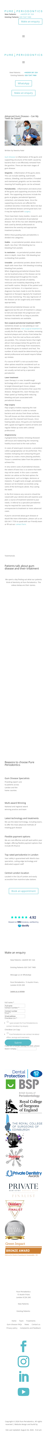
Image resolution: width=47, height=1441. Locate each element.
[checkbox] (7, 1022)
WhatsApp (23, 83)
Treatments (30, 1321)
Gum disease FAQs (14, 1325)
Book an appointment (23, 891)
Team (21, 1321)
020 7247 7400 (25, 17)
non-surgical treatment (30, 328)
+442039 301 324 (27, 14)
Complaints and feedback (30, 1328)
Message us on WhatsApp (20, 975)
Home (14, 1321)
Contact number (12, 1008)
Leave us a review (17, 991)
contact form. (21, 524)
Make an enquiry (30, 21)
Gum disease (10, 157)
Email (8, 1013)
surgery (27, 211)
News (27, 1325)
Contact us (36, 1325)
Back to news (14, 532)
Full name (9, 1002)
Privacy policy (12, 1328)
